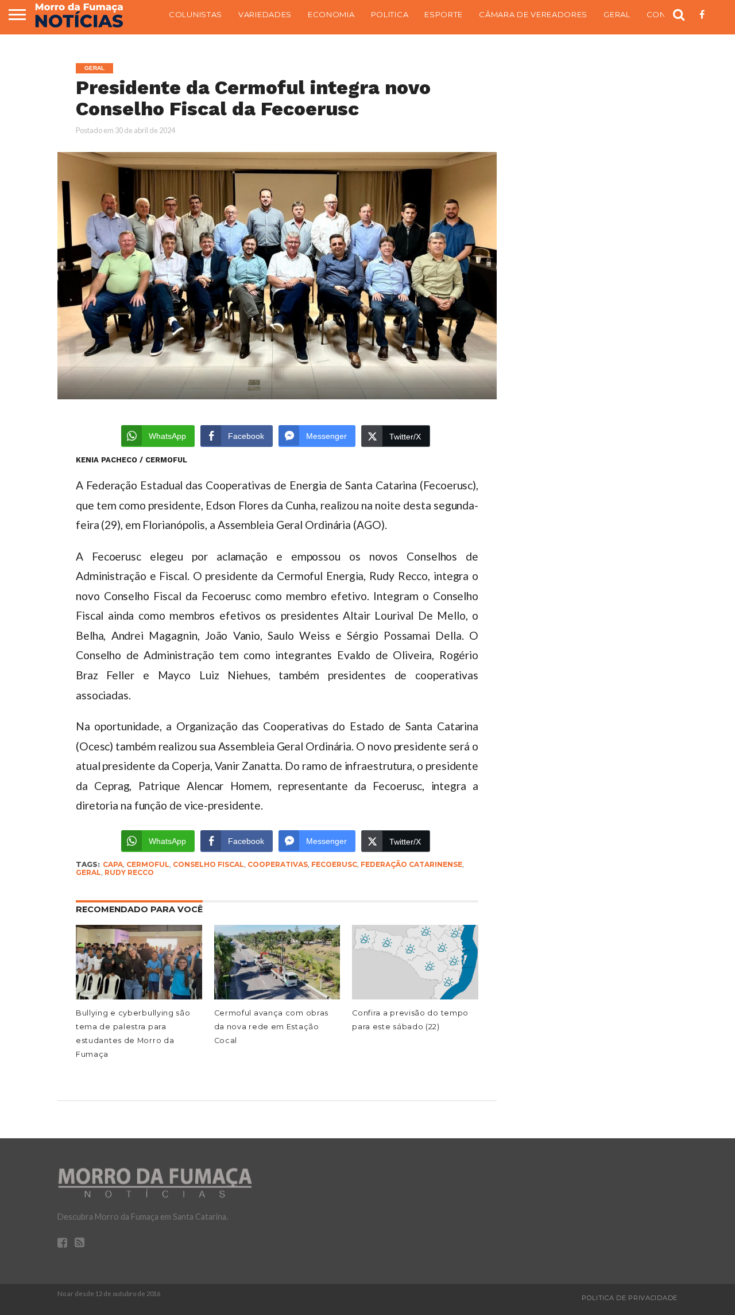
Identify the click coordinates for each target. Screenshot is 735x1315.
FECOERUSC (334, 864)
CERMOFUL (147, 864)
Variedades (265, 14)
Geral (617, 14)
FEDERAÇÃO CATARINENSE (411, 864)
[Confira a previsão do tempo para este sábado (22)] (415, 996)
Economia (331, 14)
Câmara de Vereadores (533, 14)
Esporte (443, 14)
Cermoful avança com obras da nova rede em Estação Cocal (271, 1027)
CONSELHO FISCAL (208, 864)
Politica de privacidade (630, 1298)
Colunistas (195, 14)
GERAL (88, 872)
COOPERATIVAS (277, 864)
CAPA (113, 864)
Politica (390, 14)
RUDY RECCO (129, 872)
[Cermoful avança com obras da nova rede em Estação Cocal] (277, 996)
